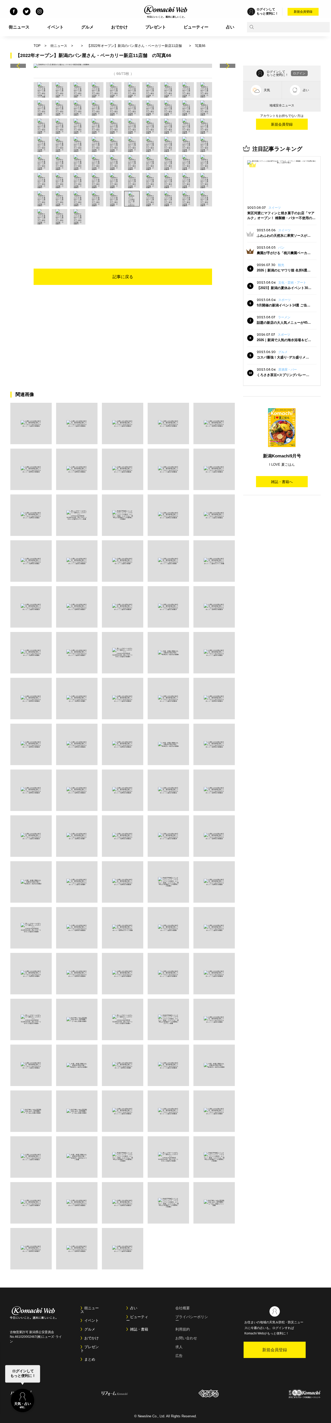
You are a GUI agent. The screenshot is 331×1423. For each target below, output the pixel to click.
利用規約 (182, 1329)
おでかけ (119, 27)
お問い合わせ (186, 1338)
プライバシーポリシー (191, 1319)
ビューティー (196, 27)
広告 (179, 1356)
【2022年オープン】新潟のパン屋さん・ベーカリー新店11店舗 (136, 46)
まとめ (89, 1359)
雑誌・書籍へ (282, 482)
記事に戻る (122, 277)
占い (230, 27)
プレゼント (155, 27)
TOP (37, 46)
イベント (55, 27)
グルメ (87, 27)
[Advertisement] (123, 238)
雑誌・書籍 (139, 1329)
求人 (179, 1347)
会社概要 (182, 1308)
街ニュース (19, 27)
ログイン (299, 73)
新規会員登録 (303, 11)
